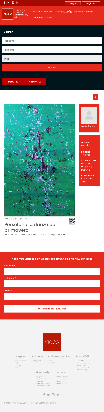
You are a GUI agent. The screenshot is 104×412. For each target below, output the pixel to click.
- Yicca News (61, 379)
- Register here (41, 379)
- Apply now (36, 361)
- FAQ (16, 363)
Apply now (48, 12)
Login (73, 3)
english (90, 3)
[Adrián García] (89, 115)
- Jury (16, 367)
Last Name (10, 278)
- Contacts (79, 361)
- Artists (50, 361)
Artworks (35, 81)
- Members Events (43, 386)
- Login (39, 377)
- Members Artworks (43, 383)
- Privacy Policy (81, 370)
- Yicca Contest (62, 377)
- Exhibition (18, 365)
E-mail (8, 290)
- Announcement (20, 361)
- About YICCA (80, 365)
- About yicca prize (82, 363)
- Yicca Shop (61, 381)
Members (13, 81)
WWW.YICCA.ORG (18, 403)
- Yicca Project (61, 383)
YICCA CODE (77, 12)
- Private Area (52, 363)
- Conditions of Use (82, 367)
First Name (10, 265)
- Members (40, 381)
